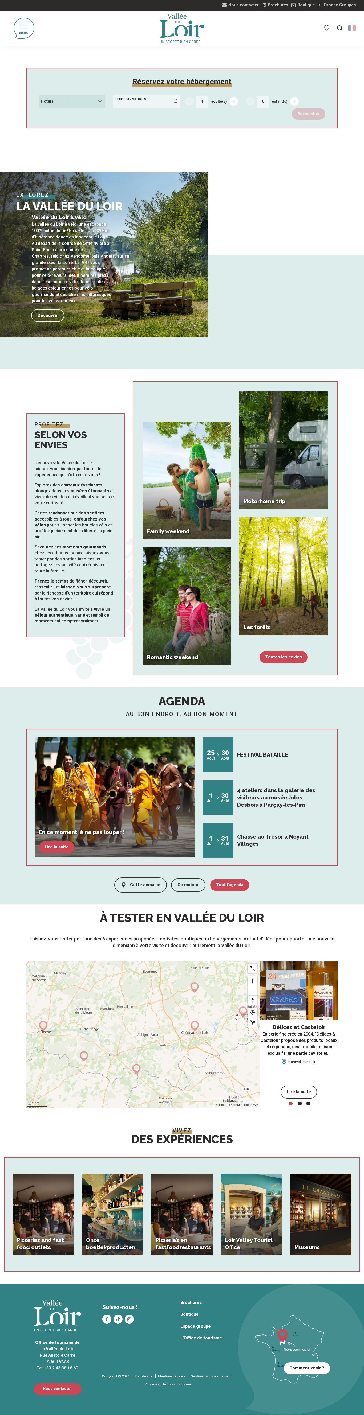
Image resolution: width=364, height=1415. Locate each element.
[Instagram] (129, 1319)
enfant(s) (280, 101)
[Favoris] (326, 28)
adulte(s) (219, 101)
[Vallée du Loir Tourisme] (182, 28)
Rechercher (308, 114)
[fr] (352, 28)
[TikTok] (118, 1319)
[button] (340, 28)
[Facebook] (106, 1319)
